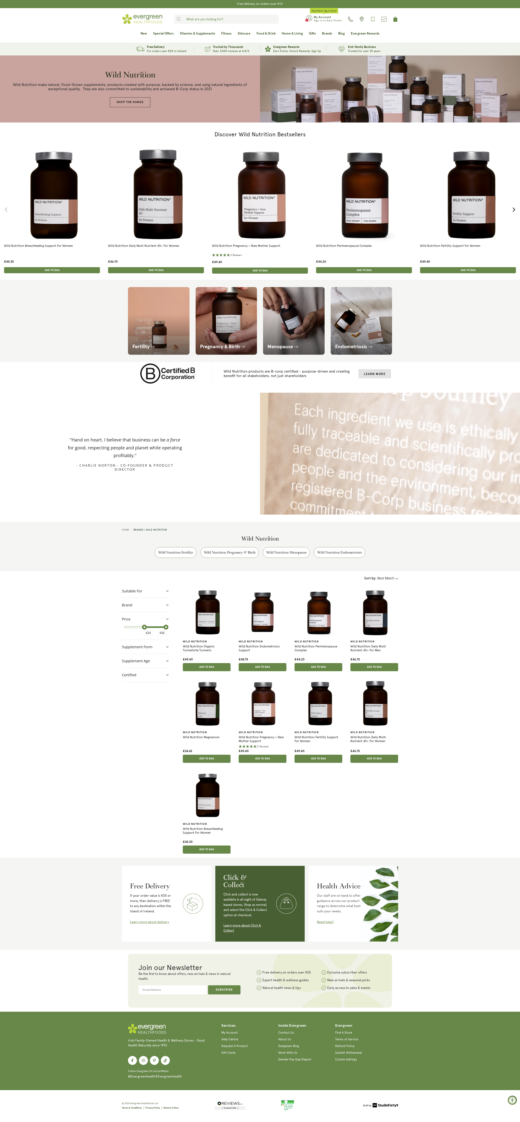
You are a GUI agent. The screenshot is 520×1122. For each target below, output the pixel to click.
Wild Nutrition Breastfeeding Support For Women (38, 246)
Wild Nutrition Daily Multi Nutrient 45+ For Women (143, 246)
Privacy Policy (152, 1108)
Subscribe (224, 989)
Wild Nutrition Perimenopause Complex (344, 246)
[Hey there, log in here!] (309, 19)
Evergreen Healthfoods (142, 1103)
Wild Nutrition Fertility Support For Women (450, 246)
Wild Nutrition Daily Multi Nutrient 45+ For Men (368, 648)
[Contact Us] (350, 19)
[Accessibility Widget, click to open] (512, 1100)
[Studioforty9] (380, 1106)
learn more (375, 374)
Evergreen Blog (288, 1046)
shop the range (130, 102)
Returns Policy (171, 1108)
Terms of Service (346, 1039)
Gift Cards (228, 1053)
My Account (229, 1032)
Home (125, 529)
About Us (284, 1039)
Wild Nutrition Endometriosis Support (259, 648)
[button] (52, 255)
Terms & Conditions (132, 1108)
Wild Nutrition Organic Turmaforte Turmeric (199, 648)
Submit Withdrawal (348, 1053)
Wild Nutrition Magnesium (201, 737)
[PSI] (288, 1109)
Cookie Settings (346, 1059)
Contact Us (286, 1032)
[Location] (361, 19)
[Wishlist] (372, 19)
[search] (178, 19)
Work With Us (287, 1053)
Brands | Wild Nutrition (150, 529)
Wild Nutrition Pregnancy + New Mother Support (246, 246)
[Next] (513, 209)
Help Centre (229, 1039)
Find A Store (343, 1032)
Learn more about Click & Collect (242, 928)
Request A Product (234, 1046)
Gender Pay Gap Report (294, 1059)
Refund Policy (344, 1046)
